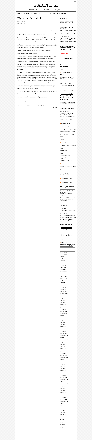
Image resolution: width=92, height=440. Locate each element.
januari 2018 (62, 331)
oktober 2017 (62, 337)
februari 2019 (62, 307)
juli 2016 (61, 364)
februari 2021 (62, 267)
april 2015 (62, 392)
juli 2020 (61, 280)
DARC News (65, 123)
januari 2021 (62, 269)
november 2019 (63, 293)
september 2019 (63, 296)
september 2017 (63, 339)
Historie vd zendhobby (64, 213)
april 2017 (62, 348)
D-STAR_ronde (70, 208)
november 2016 (63, 357)
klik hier (25, 23)
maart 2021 (62, 265)
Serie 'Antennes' (68, 217)
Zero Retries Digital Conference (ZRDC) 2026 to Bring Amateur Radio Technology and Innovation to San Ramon (67, 79)
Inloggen (61, 422)
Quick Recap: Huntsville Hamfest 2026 (67, 88)
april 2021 (62, 263)
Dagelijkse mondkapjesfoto (71, 210)
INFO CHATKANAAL (25, 13)
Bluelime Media (57, 436)
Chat (61, 208)
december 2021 (63, 252)
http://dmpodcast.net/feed (68, 58)
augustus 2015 (62, 384)
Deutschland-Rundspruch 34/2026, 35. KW (68, 129)
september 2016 (63, 361)
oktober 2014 (62, 403)
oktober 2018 (62, 315)
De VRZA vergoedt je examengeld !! (66, 173)
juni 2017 (62, 344)
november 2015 (63, 379)
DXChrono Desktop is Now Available (66, 82)
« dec (62, 239)
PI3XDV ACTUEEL (41, 13)
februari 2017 (62, 351)
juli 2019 (61, 298)
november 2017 (63, 335)
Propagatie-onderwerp (67, 215)
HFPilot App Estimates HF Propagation (67, 83)
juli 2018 (61, 320)
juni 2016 (62, 366)
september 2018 (63, 317)
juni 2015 (62, 388)
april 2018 (62, 326)
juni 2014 (62, 410)
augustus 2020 (62, 278)
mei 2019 (62, 302)
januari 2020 (62, 289)
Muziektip (71, 213)
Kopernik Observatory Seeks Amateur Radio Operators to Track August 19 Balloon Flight (68, 108)
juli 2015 (61, 386)
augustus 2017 (62, 340)
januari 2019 (62, 309)
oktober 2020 (62, 274)
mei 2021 (62, 262)
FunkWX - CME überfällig (65, 127)
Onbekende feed (66, 178)
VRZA (63, 163)
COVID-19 (64, 208)
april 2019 (62, 304)
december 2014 (63, 399)
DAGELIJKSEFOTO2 (63, 210)
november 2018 (63, 313)
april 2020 (62, 285)
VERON (64, 142)
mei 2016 (62, 368)
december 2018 (63, 311)
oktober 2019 (62, 295)
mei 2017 (62, 346)
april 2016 (62, 370)
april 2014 (62, 414)
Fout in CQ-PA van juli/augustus (66, 174)
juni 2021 (62, 260)
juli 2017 (61, 342)
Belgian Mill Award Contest (65, 155)
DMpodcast (67, 212)
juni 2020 (62, 282)
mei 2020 (62, 284)
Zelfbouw (61, 221)
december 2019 (63, 291)
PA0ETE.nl (46, 6)
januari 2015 (62, 397)
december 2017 (63, 333)
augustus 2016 (62, 363)
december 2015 (63, 377)
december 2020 (63, 271)
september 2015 (63, 383)
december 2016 (63, 355)
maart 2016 (62, 372)
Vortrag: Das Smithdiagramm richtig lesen (67, 126)
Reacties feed (62, 426)
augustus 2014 (62, 407)
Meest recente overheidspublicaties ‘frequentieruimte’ (67, 244)
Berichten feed (62, 424)
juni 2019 (62, 300)
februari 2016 (62, 374)
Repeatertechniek (62, 217)
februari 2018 (62, 329)
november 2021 (63, 254)
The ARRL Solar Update (64, 111)
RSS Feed (75, 1)
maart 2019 (62, 306)
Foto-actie (72, 212)
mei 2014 (62, 412)
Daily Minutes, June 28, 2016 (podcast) (25, 105)
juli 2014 (61, 408)
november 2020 (63, 273)
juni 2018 (62, 322)
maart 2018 (62, 328)
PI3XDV (62, 215)
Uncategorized (68, 219)
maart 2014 (62, 416)
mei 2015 (62, 390)
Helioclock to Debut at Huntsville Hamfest (67, 90)
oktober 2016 (62, 359)
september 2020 (63, 276)
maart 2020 (62, 287)
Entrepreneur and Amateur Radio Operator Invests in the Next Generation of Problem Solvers (67, 104)
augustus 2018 (62, 318)
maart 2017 (62, 350)
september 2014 (63, 405)
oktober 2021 (62, 256)
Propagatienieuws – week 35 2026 (66, 160)
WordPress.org (62, 427)
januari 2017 (62, 353)
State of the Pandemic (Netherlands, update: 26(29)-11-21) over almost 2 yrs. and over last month (68, 35)
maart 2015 (62, 394)
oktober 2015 (62, 381)
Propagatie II (73, 215)
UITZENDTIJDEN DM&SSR (58, 13)
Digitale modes (22, 101)
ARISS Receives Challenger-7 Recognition (67, 119)
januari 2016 (62, 375)
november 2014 (63, 401)
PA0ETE (23, 21)
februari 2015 (62, 396)
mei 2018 (62, 324)
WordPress (44, 436)
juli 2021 (61, 258)
